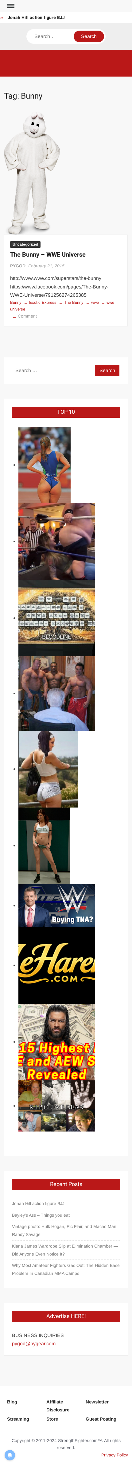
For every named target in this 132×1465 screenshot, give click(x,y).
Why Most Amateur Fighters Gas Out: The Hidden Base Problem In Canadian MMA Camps (66, 1269)
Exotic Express (42, 302)
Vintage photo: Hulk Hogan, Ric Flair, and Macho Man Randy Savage (64, 1230)
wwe (95, 302)
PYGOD (17, 265)
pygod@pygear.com (34, 1343)
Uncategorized (25, 244)
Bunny (15, 302)
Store (52, 1419)
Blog (12, 1401)
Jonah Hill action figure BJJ (36, 17)
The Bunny (73, 302)
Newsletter (97, 1401)
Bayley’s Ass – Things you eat (41, 1215)
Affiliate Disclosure (57, 1405)
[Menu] (10, 6)
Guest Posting (101, 1419)
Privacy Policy (114, 1454)
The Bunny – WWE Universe (48, 254)
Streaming (18, 1419)
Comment (27, 316)
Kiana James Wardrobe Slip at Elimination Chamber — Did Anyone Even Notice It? (65, 1250)
